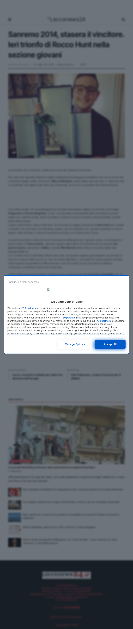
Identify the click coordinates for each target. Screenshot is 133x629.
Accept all (110, 344)
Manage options (75, 344)
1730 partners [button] (28, 308)
